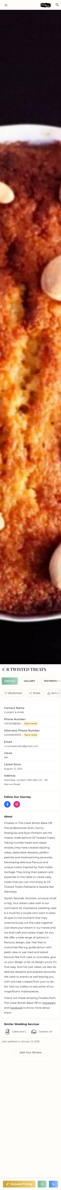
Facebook (16, 1007)
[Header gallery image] (30, 337)
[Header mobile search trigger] (57, 5)
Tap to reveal (30, 723)
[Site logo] (46, 5)
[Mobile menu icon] (5, 5)
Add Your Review (31, 1052)
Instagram (49, 1002)
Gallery (29, 680)
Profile (9, 681)
